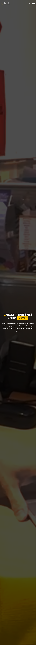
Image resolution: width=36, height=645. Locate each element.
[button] (29, 3)
